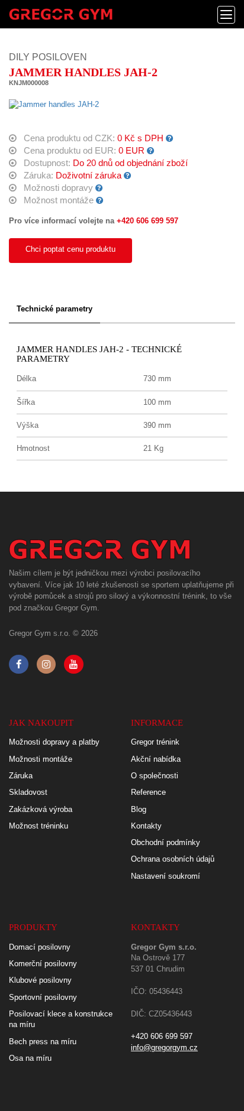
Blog (138, 809)
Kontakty (146, 825)
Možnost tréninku (38, 825)
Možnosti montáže (40, 759)
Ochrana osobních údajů (172, 859)
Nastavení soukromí (165, 876)
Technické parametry (54, 308)
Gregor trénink (155, 742)
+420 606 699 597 (147, 220)
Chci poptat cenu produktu (70, 249)
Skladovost (28, 792)
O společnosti (154, 775)
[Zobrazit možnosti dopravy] (99, 188)
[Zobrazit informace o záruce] (127, 175)
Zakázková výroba (40, 809)
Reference (148, 792)
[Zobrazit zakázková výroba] (170, 138)
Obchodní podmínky (165, 842)
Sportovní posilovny (43, 997)
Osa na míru (30, 1058)
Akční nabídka (156, 759)
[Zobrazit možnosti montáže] (100, 200)
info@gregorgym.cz (164, 1047)
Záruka (21, 775)
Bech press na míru (42, 1041)
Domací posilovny (39, 947)
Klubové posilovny (40, 980)
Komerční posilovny (43, 963)
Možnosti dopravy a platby (54, 742)
